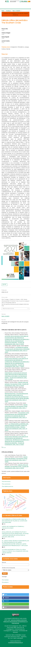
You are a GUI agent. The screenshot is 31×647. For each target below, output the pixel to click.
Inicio (3, 10)
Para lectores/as (6, 481)
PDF (5, 284)
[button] (15, 594)
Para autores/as (6, 484)
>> (5, 447)
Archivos (8, 10)
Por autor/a (5, 582)
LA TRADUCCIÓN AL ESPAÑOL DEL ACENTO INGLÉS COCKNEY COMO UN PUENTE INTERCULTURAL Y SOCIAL (16, 425)
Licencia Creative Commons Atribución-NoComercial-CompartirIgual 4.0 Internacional (15, 622)
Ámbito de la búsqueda (8, 567)
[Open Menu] (1, 1)
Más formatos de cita (8, 308)
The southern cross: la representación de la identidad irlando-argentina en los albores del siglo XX (17, 414)
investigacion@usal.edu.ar (15, 642)
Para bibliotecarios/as (7, 486)
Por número (5, 580)
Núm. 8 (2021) (16, 10)
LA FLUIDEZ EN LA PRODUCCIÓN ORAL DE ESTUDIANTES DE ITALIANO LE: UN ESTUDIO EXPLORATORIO (14, 521)
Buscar (4, 562)
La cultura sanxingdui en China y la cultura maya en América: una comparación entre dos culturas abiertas (15, 551)
